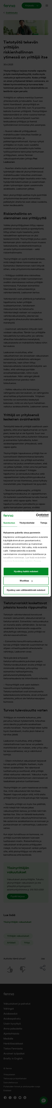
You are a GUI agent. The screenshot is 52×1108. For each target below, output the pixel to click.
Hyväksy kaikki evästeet (26, 571)
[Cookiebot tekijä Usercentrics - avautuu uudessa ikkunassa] (37, 515)
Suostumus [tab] (9, 523)
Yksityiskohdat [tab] (26, 523)
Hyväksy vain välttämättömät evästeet (26, 590)
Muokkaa (24, 581)
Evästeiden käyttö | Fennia (27, 561)
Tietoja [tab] (43, 523)
